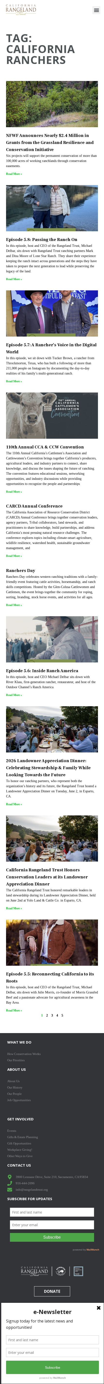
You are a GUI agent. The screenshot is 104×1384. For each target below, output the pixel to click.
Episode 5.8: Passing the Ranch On (41, 239)
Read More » (14, 174)
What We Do (19, 1042)
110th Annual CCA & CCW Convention (45, 447)
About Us (16, 1069)
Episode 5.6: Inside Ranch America (42, 671)
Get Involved (20, 1118)
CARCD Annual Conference (34, 506)
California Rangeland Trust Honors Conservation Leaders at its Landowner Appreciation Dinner (47, 877)
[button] (96, 10)
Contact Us (19, 1165)
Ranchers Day (20, 570)
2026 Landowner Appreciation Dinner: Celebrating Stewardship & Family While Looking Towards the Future (48, 768)
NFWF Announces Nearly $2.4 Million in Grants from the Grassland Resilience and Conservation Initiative (50, 142)
